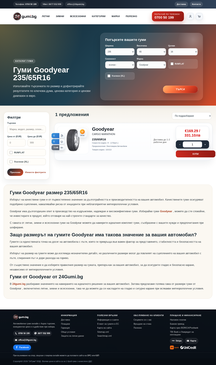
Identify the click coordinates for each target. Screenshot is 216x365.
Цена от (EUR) (14, 136)
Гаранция (65, 328)
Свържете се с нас (143, 320)
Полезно (131, 16)
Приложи (15, 172)
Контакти (196, 4)
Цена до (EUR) (35, 136)
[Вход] (190, 16)
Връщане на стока (142, 324)
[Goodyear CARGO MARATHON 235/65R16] (133, 141)
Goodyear (166, 211)
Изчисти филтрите (35, 172)
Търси (180, 89)
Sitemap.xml (103, 332)
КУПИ (196, 154)
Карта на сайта (104, 328)
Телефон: (26, 4)
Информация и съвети (108, 320)
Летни (46, 16)
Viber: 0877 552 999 (52, 4)
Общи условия (68, 332)
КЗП (97, 355)
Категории (99, 16)
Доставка (181, 4)
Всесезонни (78, 16)
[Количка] (199, 16)
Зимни (60, 16)
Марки (116, 16)
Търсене (11, 123)
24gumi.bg (18, 283)
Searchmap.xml (104, 336)
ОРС (89, 355)
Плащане (65, 324)
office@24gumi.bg (75, 4)
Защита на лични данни (72, 336)
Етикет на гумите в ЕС (108, 324)
